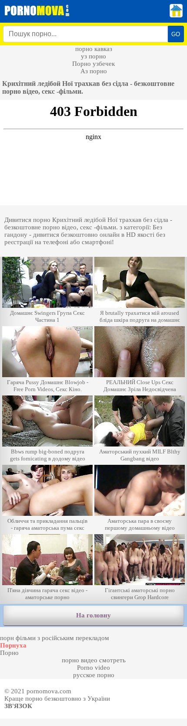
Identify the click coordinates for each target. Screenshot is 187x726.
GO (175, 34)
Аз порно (93, 71)
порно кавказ (93, 48)
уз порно (93, 56)
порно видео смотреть (94, 660)
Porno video (93, 667)
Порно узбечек (93, 63)
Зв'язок (18, 705)
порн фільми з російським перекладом (54, 637)
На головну (93, 615)
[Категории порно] (176, 15)
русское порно (93, 674)
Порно (9, 652)
